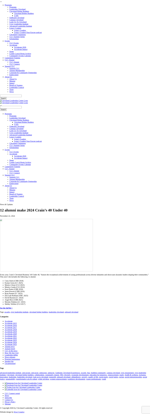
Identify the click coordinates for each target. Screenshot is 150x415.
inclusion (142, 375)
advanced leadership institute (10, 373)
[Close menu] (1, 1)
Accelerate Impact (20, 49)
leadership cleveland (56, 312)
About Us (8, 77)
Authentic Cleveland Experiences (67, 373)
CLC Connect (14, 64)
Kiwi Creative (19, 412)
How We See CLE (12, 353)
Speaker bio (9, 361)
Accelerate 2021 (11, 336)
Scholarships (14, 39)
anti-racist (34, 373)
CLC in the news (11, 351)
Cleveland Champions (17, 35)
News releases (10, 357)
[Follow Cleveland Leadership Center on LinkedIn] (23, 389)
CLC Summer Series (17, 37)
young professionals (93, 379)
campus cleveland (113, 373)
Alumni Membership (17, 71)
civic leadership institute (19, 312)
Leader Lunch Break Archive (20, 54)
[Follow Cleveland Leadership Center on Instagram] (23, 383)
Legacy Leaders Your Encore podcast (28, 32)
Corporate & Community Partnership (23, 73)
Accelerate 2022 (11, 338)
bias (88, 373)
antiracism (43, 373)
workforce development (76, 379)
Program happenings (12, 359)
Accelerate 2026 (20, 47)
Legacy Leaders (15, 28)
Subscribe (8, 398)
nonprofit (52, 377)
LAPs (16, 16)
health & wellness (131, 375)
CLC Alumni (9, 60)
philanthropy (76, 377)
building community (98, 373)
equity (121, 375)
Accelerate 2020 (11, 334)
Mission (12, 81)
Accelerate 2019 (11, 332)
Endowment (13, 75)
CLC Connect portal (12, 393)
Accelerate (13, 45)
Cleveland (10, 375)
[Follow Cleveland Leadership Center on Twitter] (22, 387)
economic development (80, 375)
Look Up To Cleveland (18, 22)
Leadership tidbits (11, 355)
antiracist (51, 373)
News (11, 92)
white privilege (43, 379)
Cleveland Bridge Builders (19, 11)
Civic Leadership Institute (18, 24)
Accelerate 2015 (11, 323)
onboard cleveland (71, 312)
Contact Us (9, 400)
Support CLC (10, 66)
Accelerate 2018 (11, 330)
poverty (84, 377)
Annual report (10, 349)
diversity (67, 375)
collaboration (39, 375)
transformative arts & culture (26, 379)
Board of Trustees (15, 85)
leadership (12, 377)
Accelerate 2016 (11, 325)
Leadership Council (16, 87)
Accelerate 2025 (11, 344)
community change (52, 375)
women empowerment (58, 379)
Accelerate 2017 (11, 328)
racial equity (103, 377)
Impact (11, 83)
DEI (61, 375)
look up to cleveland (40, 377)
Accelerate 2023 (11, 340)
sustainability (10, 379)
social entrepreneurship (133, 377)
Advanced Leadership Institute (20, 26)
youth (104, 379)
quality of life (93, 377)
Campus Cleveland (16, 20)
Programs (8, 5)
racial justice (113, 377)
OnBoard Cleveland (16, 18)
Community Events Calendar (20, 56)
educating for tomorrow (98, 375)
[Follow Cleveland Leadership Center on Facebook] (23, 385)
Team (11, 90)
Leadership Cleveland (17, 9)
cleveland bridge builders (38, 312)
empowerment (113, 375)
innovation (4, 377)
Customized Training (12, 58)
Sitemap (8, 404)
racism (121, 377)
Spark (11, 52)
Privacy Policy (10, 402)
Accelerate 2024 (11, 342)
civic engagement (127, 373)
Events (7, 41)
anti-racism (26, 373)
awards (7, 312)
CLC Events (14, 43)
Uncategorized (10, 363)
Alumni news (10, 347)
